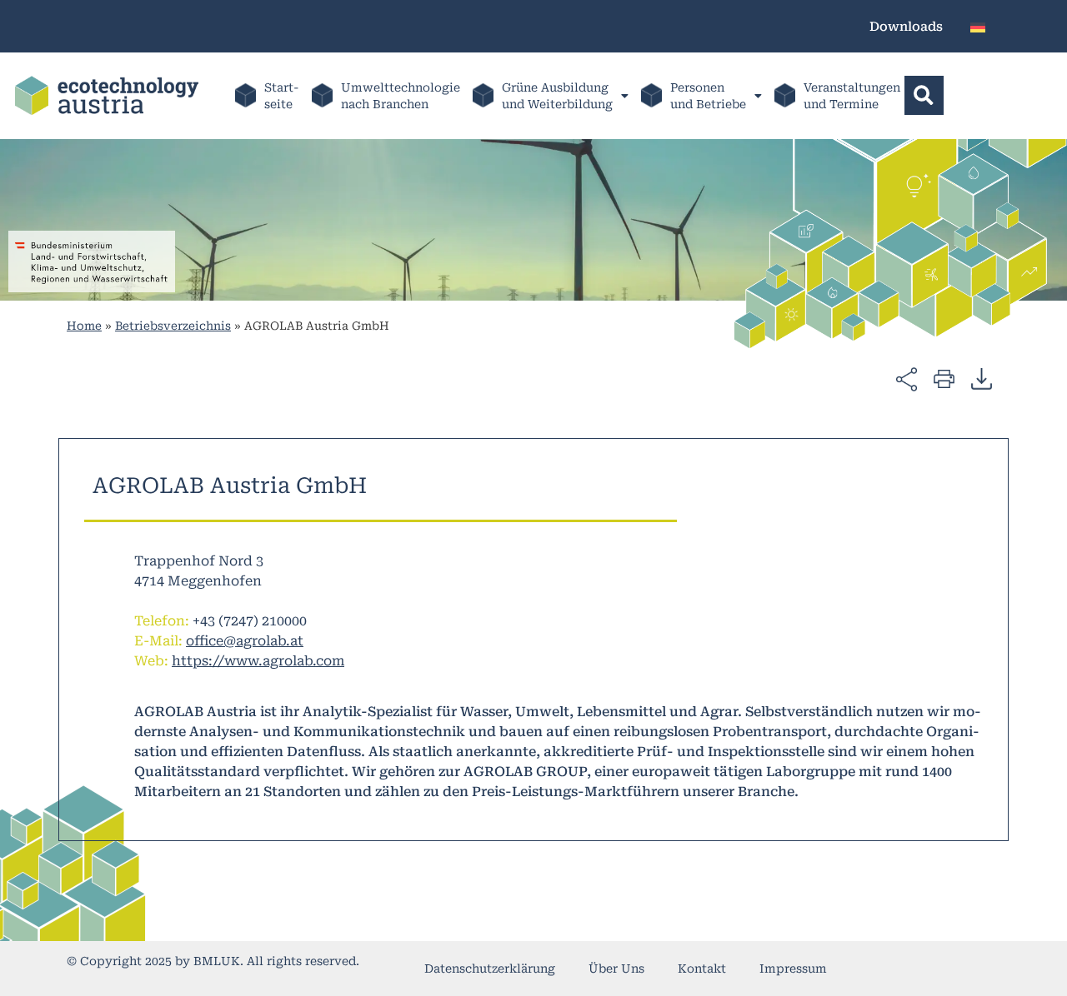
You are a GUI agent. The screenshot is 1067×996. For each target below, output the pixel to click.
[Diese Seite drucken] (944, 377)
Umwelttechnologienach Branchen (400, 96)
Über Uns (616, 968)
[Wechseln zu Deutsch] (978, 26)
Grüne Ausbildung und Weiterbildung (557, 96)
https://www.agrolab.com (258, 661)
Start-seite (281, 96)
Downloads (906, 26)
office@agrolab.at (244, 641)
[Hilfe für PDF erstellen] (981, 378)
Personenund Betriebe (708, 96)
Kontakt (702, 968)
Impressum (793, 968)
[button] (924, 95)
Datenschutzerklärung (489, 968)
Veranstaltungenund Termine (852, 96)
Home (84, 325)
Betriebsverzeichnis (173, 325)
